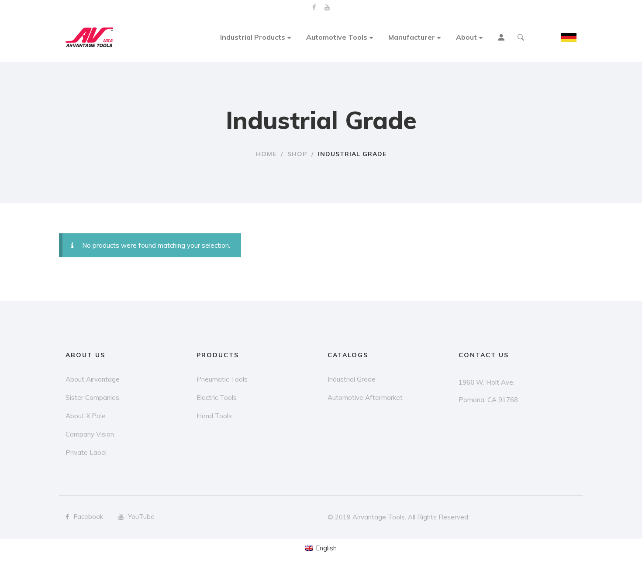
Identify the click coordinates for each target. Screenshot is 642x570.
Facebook (314, 7)
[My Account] (502, 38)
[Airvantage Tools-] (90, 37)
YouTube (327, 7)
